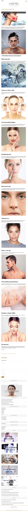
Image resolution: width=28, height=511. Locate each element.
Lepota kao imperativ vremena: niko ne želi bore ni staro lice (7, 504)
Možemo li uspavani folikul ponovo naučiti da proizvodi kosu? (7, 404)
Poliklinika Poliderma (4, 423)
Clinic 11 (3, 412)
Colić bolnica (3, 411)
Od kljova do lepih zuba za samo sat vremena (5, 501)
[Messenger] (3, 357)
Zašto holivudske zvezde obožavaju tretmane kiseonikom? (8, 353)
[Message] (4, 357)
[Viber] (6, 357)
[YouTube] (2, 0)
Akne (2, 188)
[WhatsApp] (5, 357)
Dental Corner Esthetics (4, 426)
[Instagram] (3, 0)
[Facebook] (1, 0)
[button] (26, 1)
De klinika (3, 410)
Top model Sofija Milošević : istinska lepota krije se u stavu (7, 489)
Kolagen (2, 124)
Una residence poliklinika (4, 419)
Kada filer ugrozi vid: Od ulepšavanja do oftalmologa (6, 400)
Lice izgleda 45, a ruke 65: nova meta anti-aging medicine (7, 399)
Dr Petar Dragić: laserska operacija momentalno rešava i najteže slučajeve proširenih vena (10, 492)
